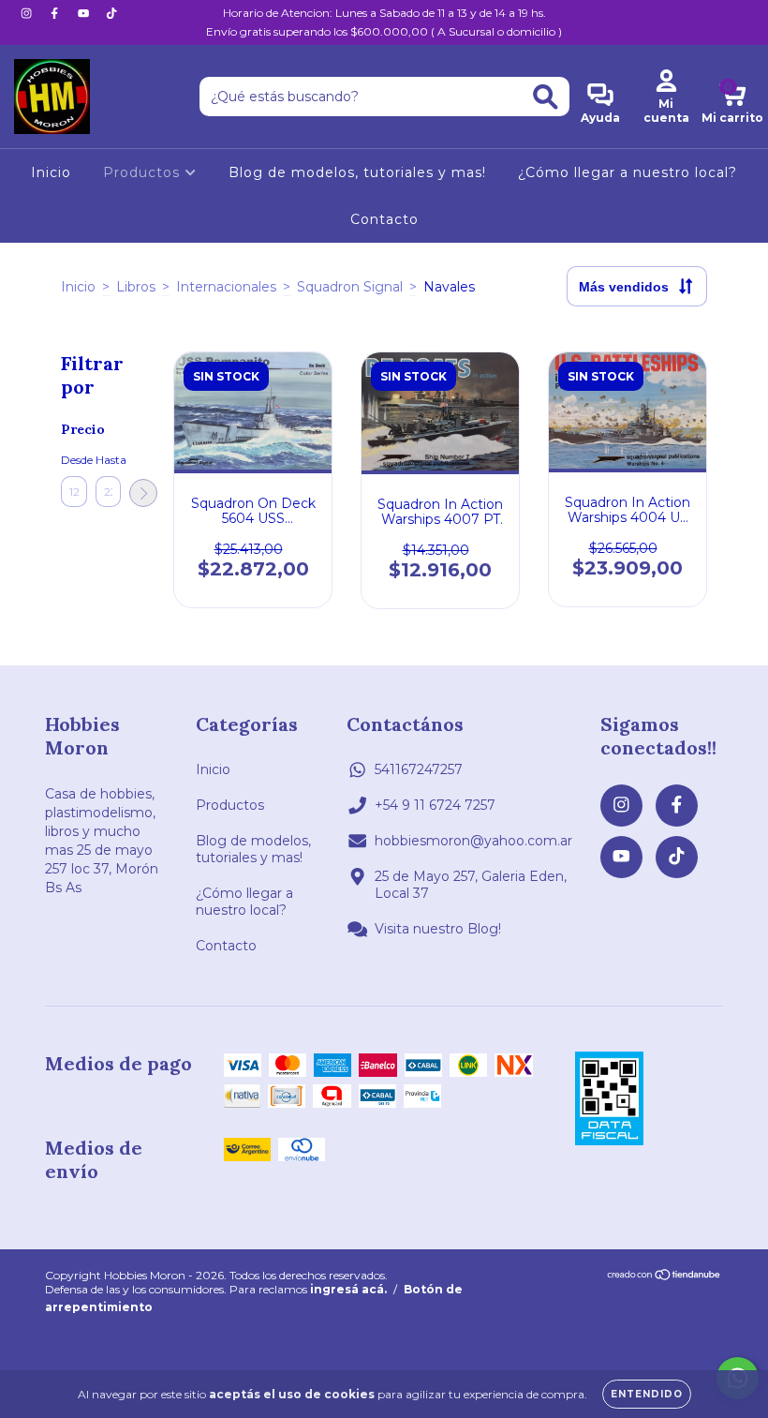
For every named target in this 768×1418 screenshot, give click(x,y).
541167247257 (419, 769)
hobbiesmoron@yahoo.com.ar (473, 840)
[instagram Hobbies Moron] (28, 13)
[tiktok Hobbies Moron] (111, 13)
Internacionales (226, 286)
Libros (135, 286)
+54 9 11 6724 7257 (435, 805)
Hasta (109, 460)
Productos (144, 172)
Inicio (51, 172)
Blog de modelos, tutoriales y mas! (357, 172)
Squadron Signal (350, 286)
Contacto (384, 219)
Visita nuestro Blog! (438, 928)
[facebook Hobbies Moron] (56, 13)
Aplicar (143, 493)
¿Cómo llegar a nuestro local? (627, 172)
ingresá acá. (348, 1289)
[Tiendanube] (664, 1276)
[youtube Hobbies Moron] (85, 13)
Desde (74, 460)
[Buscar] (546, 97)
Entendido (647, 1394)
